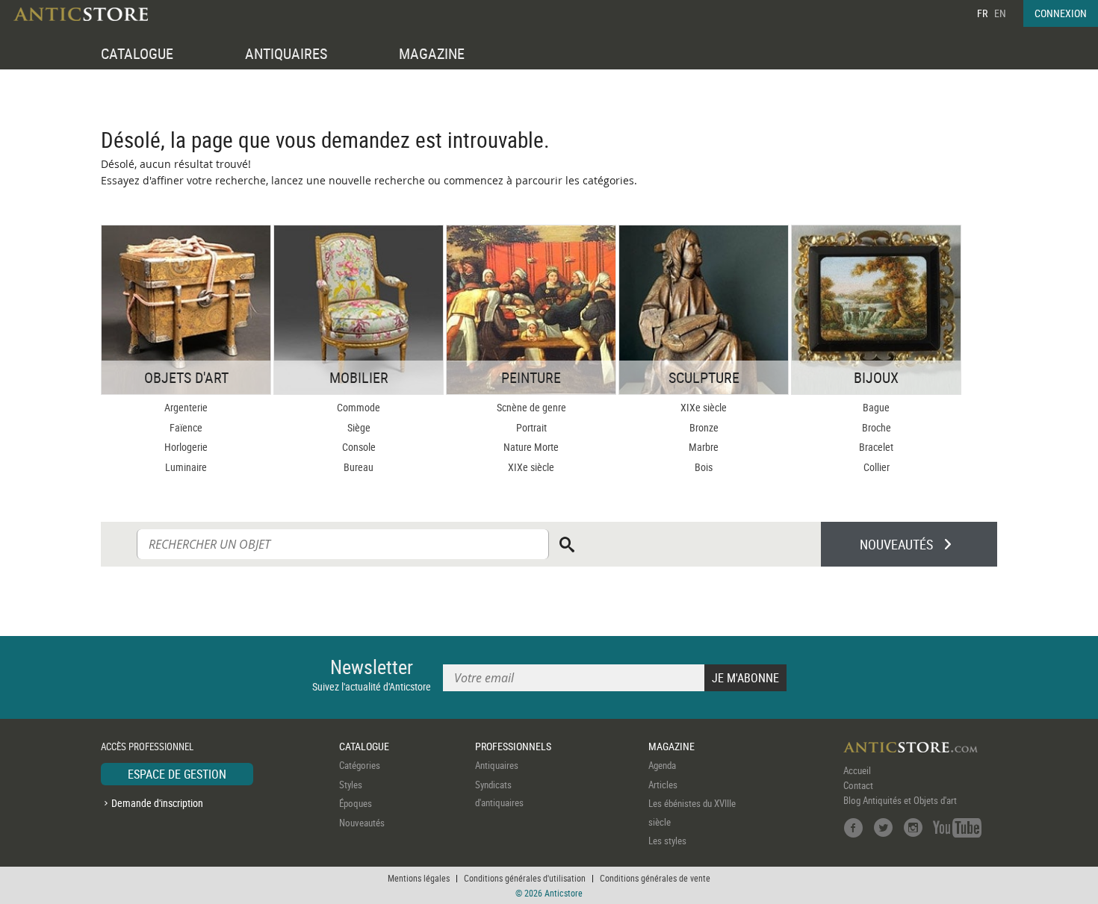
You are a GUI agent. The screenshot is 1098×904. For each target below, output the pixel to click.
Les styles (667, 840)
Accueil (857, 770)
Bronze (704, 427)
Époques (355, 803)
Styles (350, 784)
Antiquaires (496, 765)
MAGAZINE (432, 53)
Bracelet (876, 447)
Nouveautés (362, 822)
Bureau (358, 467)
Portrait (531, 427)
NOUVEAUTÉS (896, 544)
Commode (358, 407)
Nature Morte (531, 447)
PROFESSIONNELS (513, 746)
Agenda (662, 765)
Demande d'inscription (157, 803)
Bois (704, 467)
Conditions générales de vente (655, 878)
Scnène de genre (531, 407)
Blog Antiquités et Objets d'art (900, 800)
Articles (662, 784)
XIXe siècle (531, 467)
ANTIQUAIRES (286, 53)
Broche (876, 427)
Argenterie (186, 407)
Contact (858, 785)
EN (1000, 13)
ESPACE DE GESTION (177, 774)
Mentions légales (419, 878)
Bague (876, 407)
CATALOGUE (137, 53)
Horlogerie (186, 447)
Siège (358, 427)
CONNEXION (1061, 13)
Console (359, 447)
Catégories (359, 765)
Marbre (704, 447)
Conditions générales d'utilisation (525, 878)
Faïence (186, 427)
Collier (876, 467)
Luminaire (186, 467)
